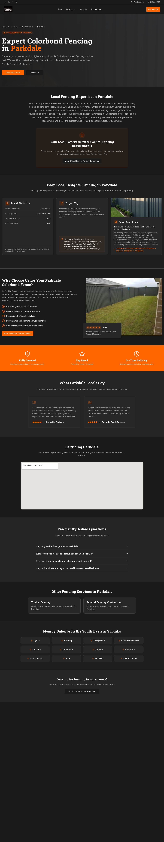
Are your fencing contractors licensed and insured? (64, 561)
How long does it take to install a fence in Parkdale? (64, 553)
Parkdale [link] (40, 27)
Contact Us (34, 73)
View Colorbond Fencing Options (17, 333)
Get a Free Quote (13, 73)
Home (60, 9)
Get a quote (153, 9)
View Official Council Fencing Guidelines (82, 161)
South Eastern (27, 27)
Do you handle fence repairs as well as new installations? (67, 568)
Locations (14, 27)
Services (69, 9)
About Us (83, 9)
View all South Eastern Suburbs (82, 691)
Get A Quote (96, 9)
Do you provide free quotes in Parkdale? (57, 546)
